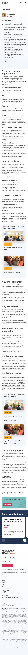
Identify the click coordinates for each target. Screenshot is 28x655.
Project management (17, 136)
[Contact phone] (16, 3)
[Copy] (11, 61)
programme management (12, 615)
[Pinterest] (8, 558)
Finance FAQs (5, 578)
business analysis (5, 615)
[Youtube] (5, 558)
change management (22, 615)
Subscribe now (7, 504)
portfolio (21, 382)
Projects (19, 79)
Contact (3, 580)
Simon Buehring (11, 14)
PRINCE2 (22, 614)
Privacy (3, 584)
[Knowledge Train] (5, 3)
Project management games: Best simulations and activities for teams (13, 521)
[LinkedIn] (3, 558)
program (14, 366)
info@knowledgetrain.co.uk (10, 592)
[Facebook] (8, 61)
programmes (22, 383)
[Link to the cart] (19, 3)
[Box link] (14, 242)
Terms (3, 586)
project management (17, 614)
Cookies (3, 582)
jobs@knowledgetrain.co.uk (10, 597)
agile (25, 614)
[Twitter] (11, 558)
